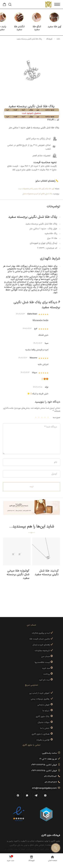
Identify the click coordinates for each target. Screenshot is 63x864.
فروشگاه (49, 39)
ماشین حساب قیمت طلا (40, 638)
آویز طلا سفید (39, 188)
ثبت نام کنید (45, 679)
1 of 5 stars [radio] (48, 417)
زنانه (31, 188)
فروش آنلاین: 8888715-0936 (44, 770)
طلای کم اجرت (39, 194)
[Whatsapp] (27, 795)
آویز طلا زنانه (49, 188)
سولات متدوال (44, 722)
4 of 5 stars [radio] (39, 417)
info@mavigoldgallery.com (45, 788)
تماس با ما (45, 728)
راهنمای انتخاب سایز (45, 181)
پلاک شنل (49, 194)
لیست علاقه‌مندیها (42, 662)
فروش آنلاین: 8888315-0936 (44, 764)
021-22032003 (51, 776)
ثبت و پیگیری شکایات (41, 633)
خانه (58, 39)
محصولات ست (23, 188)
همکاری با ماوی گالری (41, 734)
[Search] (9, 4)
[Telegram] (36, 795)
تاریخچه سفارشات (43, 650)
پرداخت (46, 674)
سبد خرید (46, 668)
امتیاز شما (56, 417)
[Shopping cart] (4, 5)
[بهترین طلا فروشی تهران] (18, 814)
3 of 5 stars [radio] (42, 417)
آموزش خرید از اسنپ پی (40, 693)
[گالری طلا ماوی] (48, 4)
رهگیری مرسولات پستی (41, 698)
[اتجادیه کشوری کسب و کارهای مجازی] (46, 814)
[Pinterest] (17, 795)
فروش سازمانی (44, 704)
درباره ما (46, 710)
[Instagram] (45, 795)
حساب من (45, 656)
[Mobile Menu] (57, 4)
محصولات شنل (28, 194)
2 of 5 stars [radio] (45, 417)
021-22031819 (51, 782)
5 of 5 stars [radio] (36, 417)
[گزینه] (51, 656)
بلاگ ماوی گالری (43, 716)
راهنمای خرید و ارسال (42, 644)
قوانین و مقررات (43, 739)
